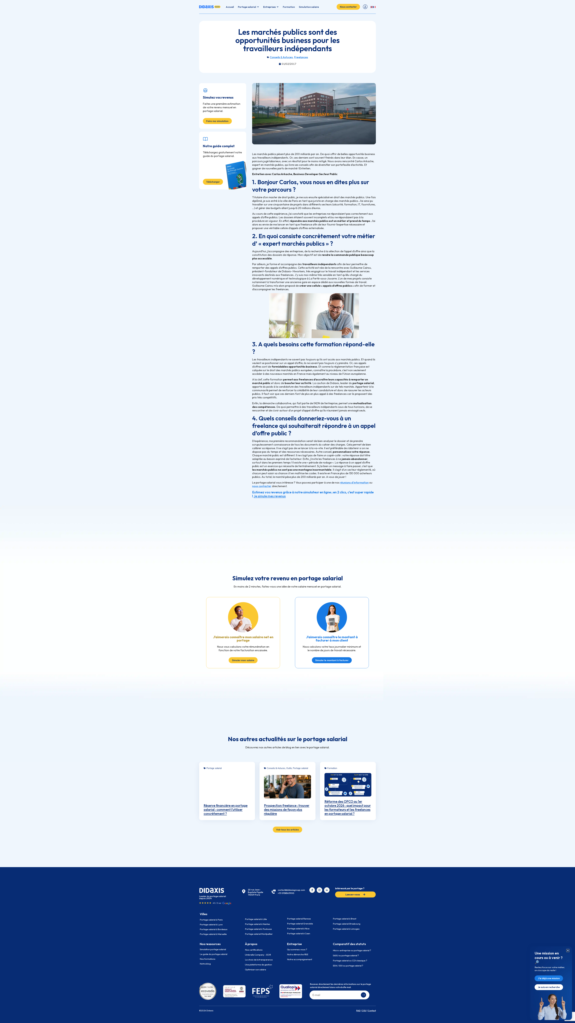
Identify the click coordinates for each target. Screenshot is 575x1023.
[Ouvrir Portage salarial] (258, 7)
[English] (371, 7)
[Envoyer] (363, 995)
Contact (372, 1010)
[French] (374, 7)
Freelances (301, 57)
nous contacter (261, 486)
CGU (364, 1010)
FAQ (358, 1010)
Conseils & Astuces (281, 57)
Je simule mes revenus (270, 496)
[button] (568, 950)
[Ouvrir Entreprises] (277, 7)
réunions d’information (354, 482)
